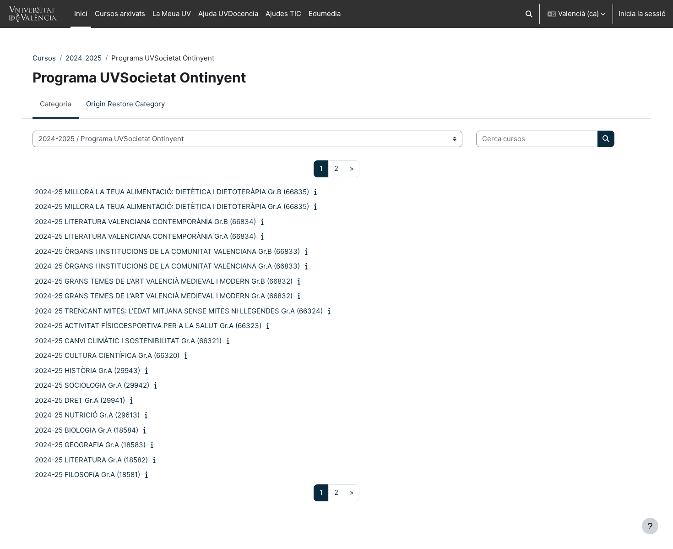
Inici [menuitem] (80, 13)
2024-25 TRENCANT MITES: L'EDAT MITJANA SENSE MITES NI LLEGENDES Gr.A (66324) (179, 311)
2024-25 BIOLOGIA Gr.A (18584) (86, 430)
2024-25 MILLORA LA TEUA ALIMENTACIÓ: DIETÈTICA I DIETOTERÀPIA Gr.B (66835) (172, 191)
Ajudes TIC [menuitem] (283, 13)
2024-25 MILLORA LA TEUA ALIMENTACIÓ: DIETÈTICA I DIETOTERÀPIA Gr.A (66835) (172, 206)
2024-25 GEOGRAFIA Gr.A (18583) (90, 444)
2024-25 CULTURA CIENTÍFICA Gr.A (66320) (107, 355)
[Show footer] (650, 526)
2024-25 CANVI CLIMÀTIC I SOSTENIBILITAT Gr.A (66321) (128, 340)
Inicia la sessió (642, 13)
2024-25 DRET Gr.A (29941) (80, 400)
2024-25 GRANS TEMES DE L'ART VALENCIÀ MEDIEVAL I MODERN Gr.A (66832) (164, 295)
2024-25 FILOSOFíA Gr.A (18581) (87, 474)
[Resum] (317, 191)
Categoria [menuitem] (55, 103)
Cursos (44, 58)
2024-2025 (83, 58)
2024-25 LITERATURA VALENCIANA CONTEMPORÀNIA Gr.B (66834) (145, 221)
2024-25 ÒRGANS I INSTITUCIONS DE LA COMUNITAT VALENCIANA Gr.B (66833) (167, 251)
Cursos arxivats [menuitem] (120, 13)
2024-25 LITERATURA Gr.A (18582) (91, 460)
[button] (529, 14)
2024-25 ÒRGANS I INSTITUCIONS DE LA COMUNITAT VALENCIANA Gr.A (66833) (167, 266)
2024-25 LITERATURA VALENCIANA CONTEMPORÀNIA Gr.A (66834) (145, 236)
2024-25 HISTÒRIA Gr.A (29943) (87, 370)
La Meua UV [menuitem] (171, 13)
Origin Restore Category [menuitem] (125, 103)
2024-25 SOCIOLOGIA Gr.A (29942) (92, 385)
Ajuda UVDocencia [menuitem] (228, 13)
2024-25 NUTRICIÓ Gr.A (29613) (87, 415)
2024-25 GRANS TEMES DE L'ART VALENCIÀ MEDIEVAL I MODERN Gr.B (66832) (164, 281)
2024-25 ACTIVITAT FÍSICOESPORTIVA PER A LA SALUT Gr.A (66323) (148, 325)
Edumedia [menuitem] (325, 13)
